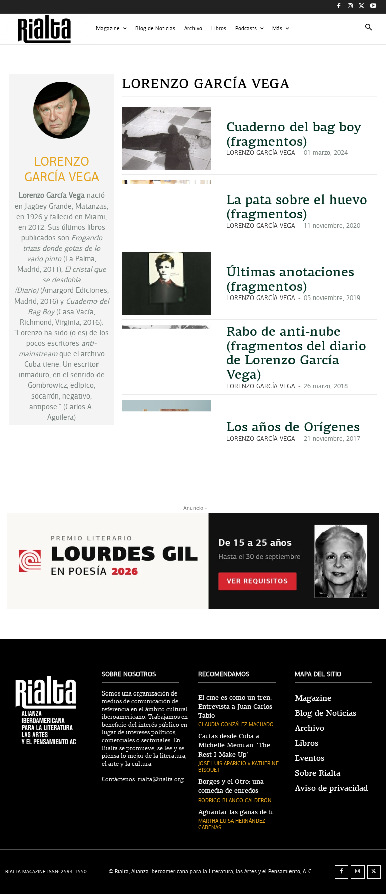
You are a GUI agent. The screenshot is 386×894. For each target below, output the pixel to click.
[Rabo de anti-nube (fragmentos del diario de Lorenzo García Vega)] (166, 356)
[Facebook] (339, 7)
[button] (369, 29)
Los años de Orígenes (293, 427)
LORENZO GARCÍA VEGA (260, 153)
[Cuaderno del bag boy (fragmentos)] (166, 138)
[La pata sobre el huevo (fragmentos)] (166, 211)
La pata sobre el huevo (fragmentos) (296, 207)
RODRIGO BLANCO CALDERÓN (235, 800)
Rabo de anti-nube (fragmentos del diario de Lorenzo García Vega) (296, 353)
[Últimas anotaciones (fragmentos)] (166, 283)
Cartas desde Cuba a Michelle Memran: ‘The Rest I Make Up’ (234, 745)
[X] (361, 7)
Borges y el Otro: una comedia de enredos (231, 786)
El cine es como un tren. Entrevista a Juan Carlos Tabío (235, 706)
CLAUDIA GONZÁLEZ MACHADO (236, 724)
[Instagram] (350, 7)
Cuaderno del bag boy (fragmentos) (293, 134)
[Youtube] (373, 7)
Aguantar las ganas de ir (236, 812)
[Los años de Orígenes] (166, 431)
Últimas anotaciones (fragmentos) (290, 279)
